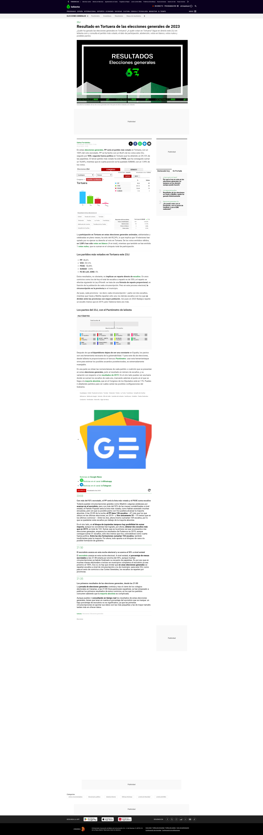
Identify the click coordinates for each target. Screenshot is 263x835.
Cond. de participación (182, 828)
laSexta (79, 613)
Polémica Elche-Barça (149, 1)
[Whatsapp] (140, 144)
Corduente (83, 399)
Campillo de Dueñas (83, 228)
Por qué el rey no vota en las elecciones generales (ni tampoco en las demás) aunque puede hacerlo (173, 182)
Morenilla (97, 399)
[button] (68, 1)
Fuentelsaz (106, 220)
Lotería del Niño (161, 797)
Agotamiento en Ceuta (111, 1)
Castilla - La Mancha (94, 179)
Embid (79, 216)
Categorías (71, 794)
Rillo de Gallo (107, 396)
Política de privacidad (158, 828)
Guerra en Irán (172, 1)
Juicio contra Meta (136, 1)
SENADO (133, 170)
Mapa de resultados (134, 16)
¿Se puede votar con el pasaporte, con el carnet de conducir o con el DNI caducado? (173, 206)
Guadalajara (83, 393)
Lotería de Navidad (144, 797)
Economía (110, 11)
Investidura (107, 16)
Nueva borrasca (161, 1)
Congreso (80, 179)
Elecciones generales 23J (171, 202)
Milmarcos (83, 396)
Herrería (100, 396)
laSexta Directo (111, 797)
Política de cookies (170, 828)
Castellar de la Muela (117, 396)
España (80, 11)
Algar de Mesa (104, 399)
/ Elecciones (85, 613)
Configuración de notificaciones (171, 830)
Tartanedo (81, 220)
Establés (134, 396)
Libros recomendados (75, 797)
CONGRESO (110, 170)
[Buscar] (195, 6)
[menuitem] (157, 6)
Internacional (90, 11)
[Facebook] (135, 144)
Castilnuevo (127, 396)
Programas (71, 11)
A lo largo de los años (169, 190)
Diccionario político (94, 797)
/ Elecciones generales (96, 613)
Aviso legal (149, 828)
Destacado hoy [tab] (163, 171)
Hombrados (90, 399)
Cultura (126, 11)
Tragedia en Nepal (124, 1)
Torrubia (101, 216)
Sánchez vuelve (86, 1)
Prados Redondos (143, 396)
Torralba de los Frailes (99, 224)
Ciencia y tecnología (139, 11)
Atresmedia (79, 829)
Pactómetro (95, 16)
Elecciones (80, 619)
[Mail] (149, 144)
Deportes (100, 11)
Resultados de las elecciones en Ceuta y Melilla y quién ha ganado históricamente (173, 194)
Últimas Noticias (127, 797)
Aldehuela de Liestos (84, 224)
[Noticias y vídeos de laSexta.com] (77, 6)
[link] (90, 819)
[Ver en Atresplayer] (186, 6)
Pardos (89, 220)
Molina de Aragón (92, 396)
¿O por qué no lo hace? (170, 177)
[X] (131, 144)
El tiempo (162, 11)
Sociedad (118, 11)
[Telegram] (144, 144)
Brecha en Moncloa (98, 1)
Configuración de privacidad (153, 830)
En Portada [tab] (177, 171)
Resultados (119, 16)
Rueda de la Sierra (90, 216)
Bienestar (153, 11)
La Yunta (97, 220)
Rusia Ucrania (181, 1)
